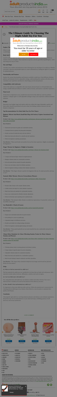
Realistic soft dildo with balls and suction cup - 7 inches (15, 388)
